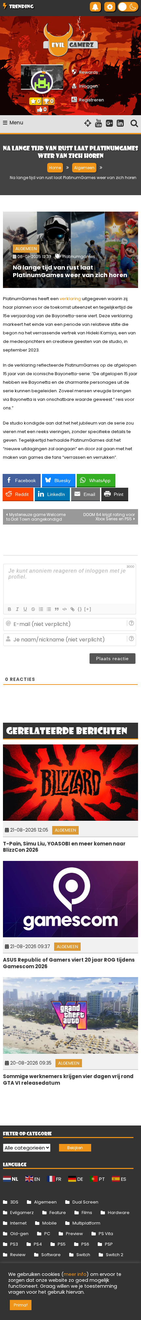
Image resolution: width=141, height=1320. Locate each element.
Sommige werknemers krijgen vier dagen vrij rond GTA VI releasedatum (68, 1079)
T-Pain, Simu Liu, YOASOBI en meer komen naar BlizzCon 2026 (64, 847)
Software (51, 1255)
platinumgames (79, 256)
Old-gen (19, 1233)
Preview (74, 1233)
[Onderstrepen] (25, 609)
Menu (16, 122)
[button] (128, 7)
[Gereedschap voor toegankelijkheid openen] (109, 7)
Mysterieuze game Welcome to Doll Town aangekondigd (36, 517)
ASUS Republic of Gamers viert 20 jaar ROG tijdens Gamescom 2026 (69, 963)
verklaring (70, 299)
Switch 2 (114, 1255)
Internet (18, 1223)
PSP (109, 1244)
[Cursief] (17, 609)
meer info (75, 1274)
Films (87, 1212)
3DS (14, 1202)
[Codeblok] (64, 609)
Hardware (119, 1212)
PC (47, 1233)
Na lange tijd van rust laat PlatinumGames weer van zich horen (70, 271)
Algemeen (26, 249)
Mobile (49, 1223)
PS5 (62, 1244)
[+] (87, 609)
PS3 (14, 1244)
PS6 (85, 1244)
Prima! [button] (21, 1305)
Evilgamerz (22, 1212)
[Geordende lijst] (41, 609)
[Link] (72, 609)
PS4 (38, 1244)
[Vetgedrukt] (9, 609)
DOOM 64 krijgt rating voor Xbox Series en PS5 (109, 517)
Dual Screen (85, 1202)
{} (80, 609)
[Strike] (33, 609)
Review (18, 1255)
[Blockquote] (56, 609)
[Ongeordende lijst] (48, 609)
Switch (83, 1255)
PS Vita (106, 1233)
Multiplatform (86, 1223)
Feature (58, 1212)
